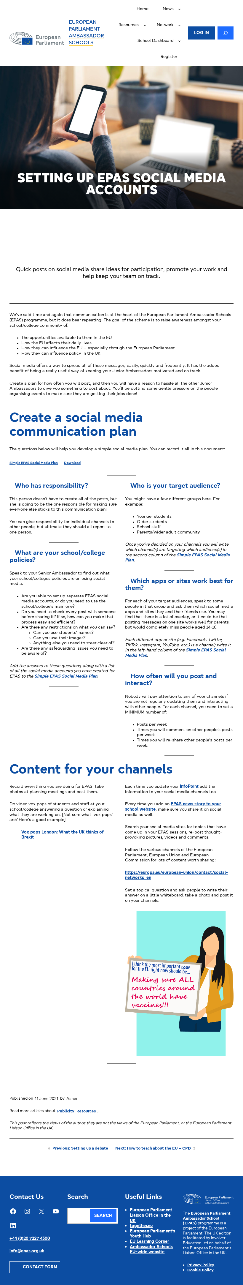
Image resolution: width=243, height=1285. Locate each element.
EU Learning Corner (149, 1242)
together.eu (141, 1226)
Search (103, 1216)
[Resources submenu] (144, 25)
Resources (86, 1111)
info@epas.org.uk (26, 1251)
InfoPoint (189, 786)
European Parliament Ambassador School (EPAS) (207, 1218)
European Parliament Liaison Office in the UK (151, 1215)
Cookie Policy (200, 1270)
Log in (201, 33)
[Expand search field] (226, 33)
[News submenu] (179, 9)
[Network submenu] (179, 25)
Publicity (65, 1111)
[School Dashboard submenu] (179, 41)
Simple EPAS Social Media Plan (33, 463)
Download (72, 463)
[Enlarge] (226, 918)
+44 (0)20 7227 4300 (29, 1239)
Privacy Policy (200, 1265)
